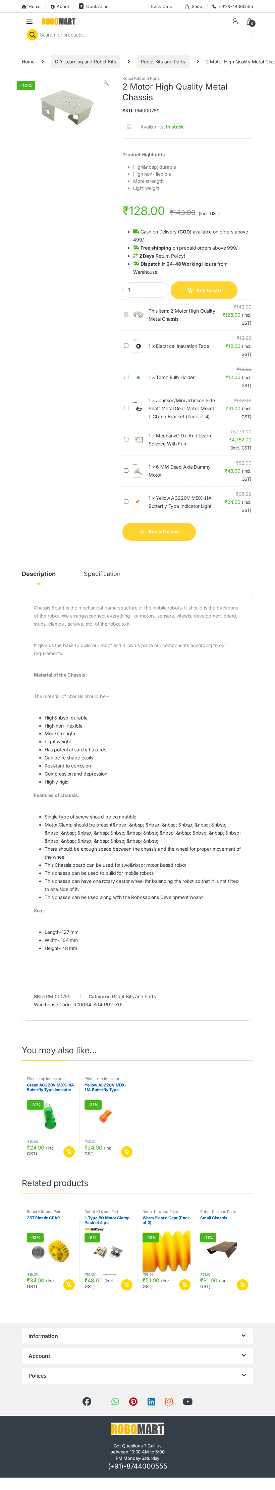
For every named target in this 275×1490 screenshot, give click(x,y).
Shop (197, 6)
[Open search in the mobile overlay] (137, 35)
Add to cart (208, 290)
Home (35, 6)
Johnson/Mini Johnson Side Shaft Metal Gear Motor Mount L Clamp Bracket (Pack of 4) (182, 408)
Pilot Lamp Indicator (44, 1078)
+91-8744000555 (235, 6)
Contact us (97, 6)
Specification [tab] (102, 574)
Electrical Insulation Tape (182, 346)
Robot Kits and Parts (163, 61)
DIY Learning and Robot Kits (85, 61)
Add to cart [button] (69, 1152)
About (63, 6)
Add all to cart (164, 531)
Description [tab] (38, 574)
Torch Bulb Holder (175, 377)
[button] (106, 83)
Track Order (162, 6)
